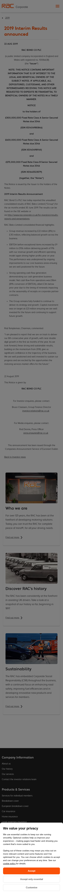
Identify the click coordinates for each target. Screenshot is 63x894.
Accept (31, 871)
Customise (31, 887)
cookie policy (9, 863)
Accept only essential (31, 879)
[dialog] (31, 858)
